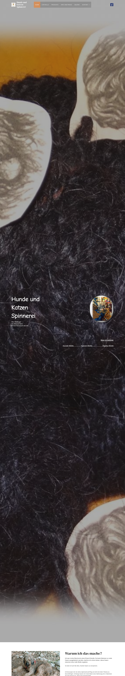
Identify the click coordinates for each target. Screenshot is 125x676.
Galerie (77, 5)
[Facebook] (112, 4)
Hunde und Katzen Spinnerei (22, 4)
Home (37, 5)
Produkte (54, 5)
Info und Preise (66, 5)
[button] (89, 5)
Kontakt (85, 5)
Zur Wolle (45, 5)
